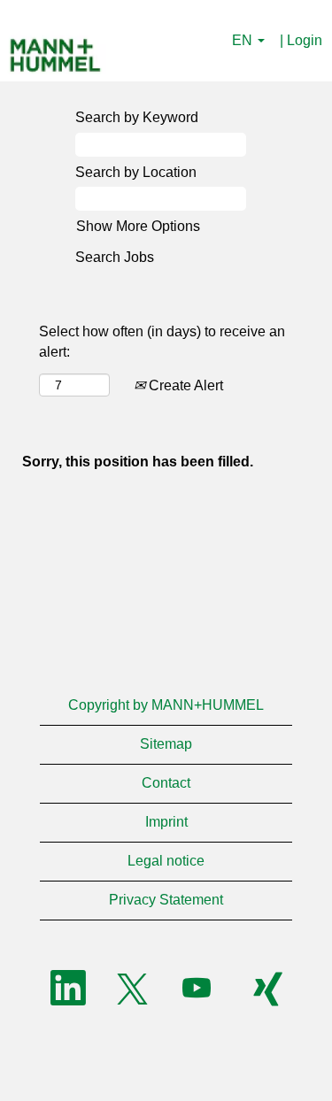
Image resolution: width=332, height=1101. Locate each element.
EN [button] (244, 40)
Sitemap (166, 743)
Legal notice (166, 860)
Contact (166, 782)
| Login (301, 40)
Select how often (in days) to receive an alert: (162, 341)
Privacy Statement (166, 899)
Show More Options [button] (138, 226)
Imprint (166, 821)
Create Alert (184, 385)
